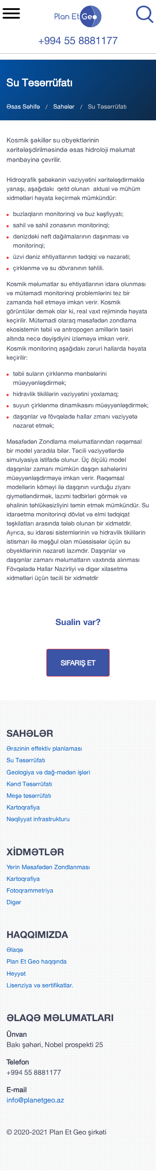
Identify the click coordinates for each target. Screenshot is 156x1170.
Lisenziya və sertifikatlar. (39, 985)
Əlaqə (14, 949)
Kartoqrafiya (23, 807)
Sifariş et (78, 663)
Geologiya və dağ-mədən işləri (48, 772)
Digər (13, 902)
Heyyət (16, 973)
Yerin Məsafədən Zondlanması (48, 867)
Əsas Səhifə (23, 106)
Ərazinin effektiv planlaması (44, 748)
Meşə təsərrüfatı (28, 795)
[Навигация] (11, 15)
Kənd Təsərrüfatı (29, 783)
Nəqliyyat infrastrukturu (38, 818)
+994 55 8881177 (78, 40)
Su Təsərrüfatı (25, 760)
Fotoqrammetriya (29, 890)
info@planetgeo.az (35, 1100)
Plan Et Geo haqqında (36, 961)
